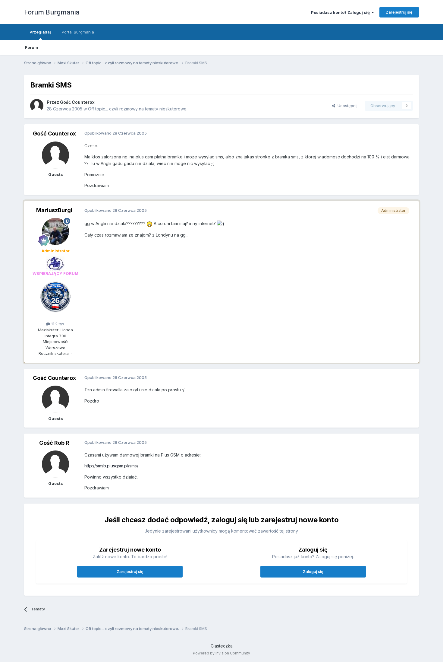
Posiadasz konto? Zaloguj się (341, 12)
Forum (31, 47)
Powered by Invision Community (221, 653)
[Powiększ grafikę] (149, 223)
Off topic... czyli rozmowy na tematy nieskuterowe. (137, 108)
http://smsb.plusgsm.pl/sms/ (111, 465)
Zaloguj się (313, 571)
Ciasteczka (222, 645)
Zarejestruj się (399, 12)
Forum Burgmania (52, 12)
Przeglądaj (40, 32)
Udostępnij (346, 105)
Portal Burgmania (78, 32)
